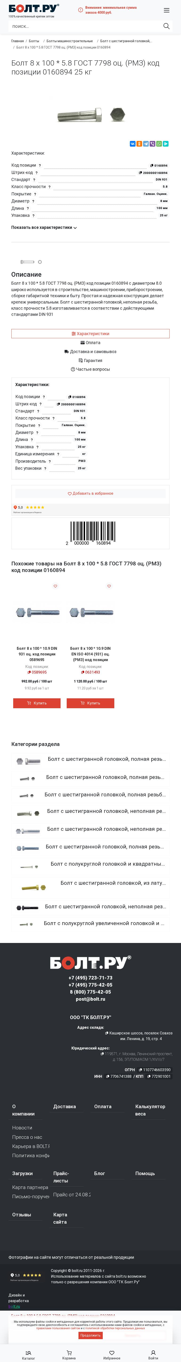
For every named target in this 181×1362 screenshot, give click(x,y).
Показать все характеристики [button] (42, 227)
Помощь (145, 1173)
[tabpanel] (90, 429)
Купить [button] (40, 703)
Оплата (102, 1106)
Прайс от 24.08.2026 (71, 1194)
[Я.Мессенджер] (166, 144)
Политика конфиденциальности (30, 1155)
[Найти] (167, 26)
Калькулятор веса (150, 1110)
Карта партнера (30, 1187)
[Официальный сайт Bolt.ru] (33, 8)
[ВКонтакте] (133, 144)
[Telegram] (146, 144)
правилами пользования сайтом (58, 1328)
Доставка (64, 1106)
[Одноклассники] (139, 144)
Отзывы (21, 1215)
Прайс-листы (61, 1177)
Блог (99, 1173)
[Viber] (152, 144)
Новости (22, 1128)
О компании (23, 1110)
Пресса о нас (27, 1137)
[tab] (90, 333)
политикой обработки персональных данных (115, 1328)
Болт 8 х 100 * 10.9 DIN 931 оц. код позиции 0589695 (37, 654)
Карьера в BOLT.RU (30, 1146)
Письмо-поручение (30, 1196)
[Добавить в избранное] (55, 586)
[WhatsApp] (159, 144)
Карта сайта (60, 1218)
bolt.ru (14, 1306)
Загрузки (22, 1173)
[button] (167, 10)
